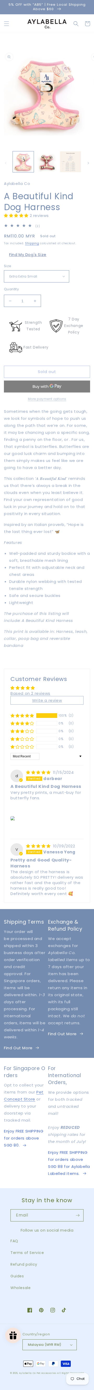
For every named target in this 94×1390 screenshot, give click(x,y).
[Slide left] (5, 163)
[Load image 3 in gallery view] (70, 161)
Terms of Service (27, 1252)
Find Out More (18, 1048)
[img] (39, 772)
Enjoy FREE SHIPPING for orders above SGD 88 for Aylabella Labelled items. (69, 1163)
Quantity (11, 289)
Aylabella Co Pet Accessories (37, 1373)
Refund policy (23, 1264)
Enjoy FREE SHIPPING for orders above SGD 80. (23, 1138)
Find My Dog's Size (27, 254)
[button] (6, 23)
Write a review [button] (47, 700)
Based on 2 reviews (30, 693)
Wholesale (20, 1287)
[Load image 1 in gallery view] (23, 161)
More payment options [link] (47, 399)
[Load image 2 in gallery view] (46, 161)
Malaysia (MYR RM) (44, 1344)
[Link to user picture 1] (13, 818)
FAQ (14, 1241)
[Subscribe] (77, 1215)
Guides (17, 1276)
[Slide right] (88, 163)
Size (7, 265)
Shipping (32, 243)
